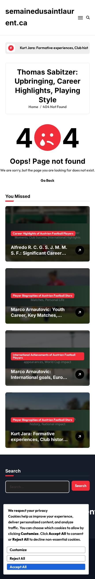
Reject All (17, 558)
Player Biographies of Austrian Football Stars (42, 295)
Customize (18, 549)
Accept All (18, 567)
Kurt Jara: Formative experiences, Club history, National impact (39, 439)
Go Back (47, 180)
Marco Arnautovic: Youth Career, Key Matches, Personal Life (38, 315)
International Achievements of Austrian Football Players (44, 356)
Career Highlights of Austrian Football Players (43, 233)
